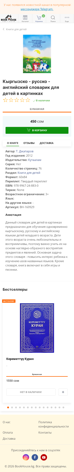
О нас (6, 422)
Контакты (45, 432)
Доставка (47, 143)
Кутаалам (34, 160)
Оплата (8, 432)
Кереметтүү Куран (20, 359)
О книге (12, 143)
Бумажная (37, 109)
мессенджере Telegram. (37, 9)
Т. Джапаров (24, 151)
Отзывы (29, 143)
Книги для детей (29, 173)
